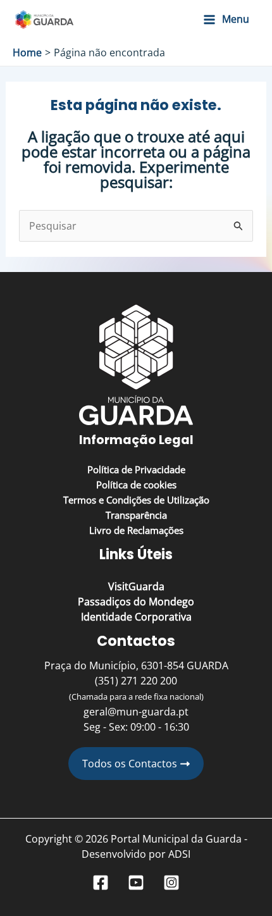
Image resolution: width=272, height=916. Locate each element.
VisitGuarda (136, 586)
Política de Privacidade (136, 469)
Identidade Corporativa (136, 617)
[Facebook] (100, 882)
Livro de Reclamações (136, 530)
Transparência (136, 515)
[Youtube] (136, 882)
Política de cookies (136, 484)
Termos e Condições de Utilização (136, 499)
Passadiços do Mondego (136, 602)
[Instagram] (171, 882)
